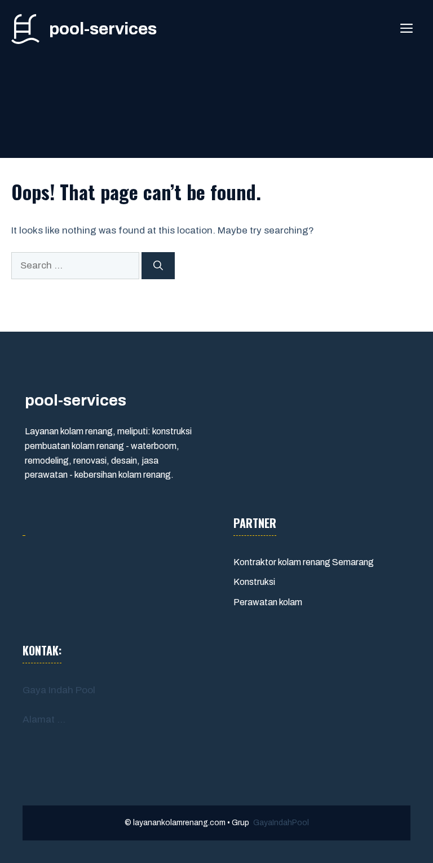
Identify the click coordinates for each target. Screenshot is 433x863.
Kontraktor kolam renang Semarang (303, 562)
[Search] (158, 265)
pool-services (103, 29)
